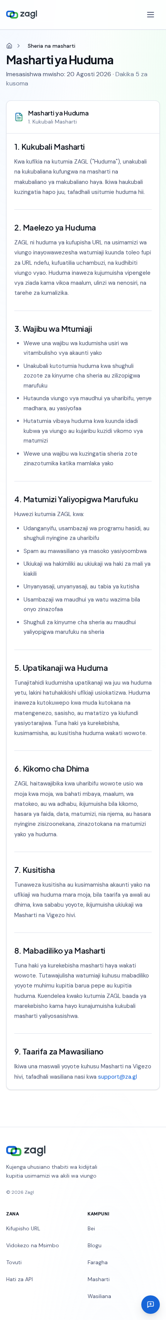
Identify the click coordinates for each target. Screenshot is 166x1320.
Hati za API (19, 1279)
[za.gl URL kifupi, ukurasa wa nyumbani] (21, 14)
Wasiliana (99, 1296)
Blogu (95, 1245)
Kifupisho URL (23, 1228)
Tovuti (14, 1262)
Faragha (98, 1262)
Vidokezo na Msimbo (32, 1245)
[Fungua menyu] (151, 14)
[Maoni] (150, 1304)
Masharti (99, 1279)
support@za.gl (117, 1077)
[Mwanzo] (9, 46)
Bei (91, 1228)
